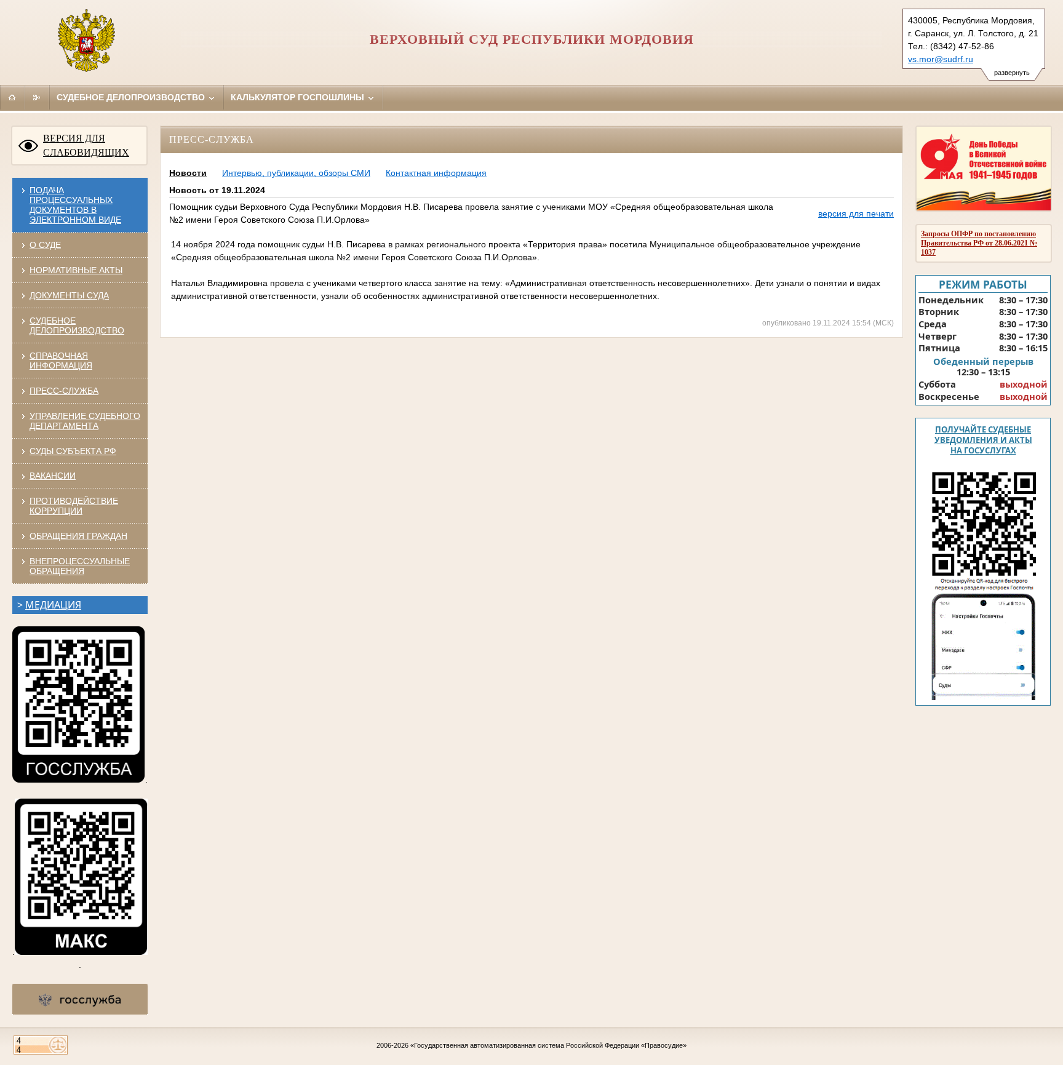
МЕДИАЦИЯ (53, 605)
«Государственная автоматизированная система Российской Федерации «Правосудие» (548, 1045)
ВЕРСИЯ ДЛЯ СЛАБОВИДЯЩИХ (86, 145)
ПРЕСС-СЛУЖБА (64, 391)
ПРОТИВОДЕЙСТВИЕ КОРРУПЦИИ (74, 506)
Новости (188, 173)
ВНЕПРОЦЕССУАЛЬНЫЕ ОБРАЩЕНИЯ (80, 566)
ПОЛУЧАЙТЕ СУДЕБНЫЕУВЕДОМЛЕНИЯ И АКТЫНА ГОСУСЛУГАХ (983, 440)
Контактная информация (436, 173)
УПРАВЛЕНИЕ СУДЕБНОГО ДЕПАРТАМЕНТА (85, 421)
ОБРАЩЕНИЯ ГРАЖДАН (78, 536)
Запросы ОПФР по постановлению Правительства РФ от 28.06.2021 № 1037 (979, 243)
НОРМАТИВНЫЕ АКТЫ (76, 270)
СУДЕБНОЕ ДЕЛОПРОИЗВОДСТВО (77, 325)
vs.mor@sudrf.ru (940, 59)
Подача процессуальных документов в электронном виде (75, 205)
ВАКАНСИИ (53, 476)
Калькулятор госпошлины (299, 97)
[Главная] (12, 97)
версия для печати (856, 213)
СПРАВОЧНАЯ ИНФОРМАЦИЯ (61, 360)
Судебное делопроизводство (132, 97)
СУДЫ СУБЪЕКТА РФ (73, 451)
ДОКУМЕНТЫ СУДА (69, 295)
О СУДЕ (45, 245)
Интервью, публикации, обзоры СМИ (296, 173)
